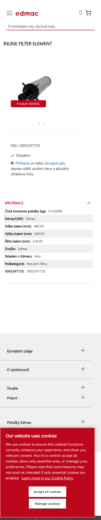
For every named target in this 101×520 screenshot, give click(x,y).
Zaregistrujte (54, 163)
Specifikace (14, 203)
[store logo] (27, 13)
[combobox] (50, 26)
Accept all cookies (47, 491)
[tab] (48, 202)
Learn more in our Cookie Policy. (47, 477)
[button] (39, 123)
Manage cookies (47, 503)
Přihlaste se (25, 163)
